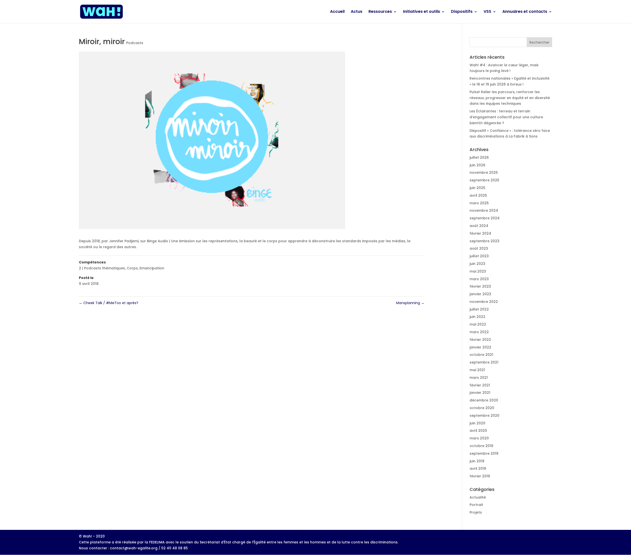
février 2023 (480, 286)
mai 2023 (478, 271)
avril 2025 (478, 195)
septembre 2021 (484, 362)
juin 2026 (477, 165)
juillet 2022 (479, 309)
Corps (132, 268)
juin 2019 (477, 461)
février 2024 (480, 233)
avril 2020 (478, 430)
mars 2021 (479, 377)
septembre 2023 (484, 241)
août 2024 (479, 225)
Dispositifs (462, 12)
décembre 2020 (484, 400)
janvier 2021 (480, 392)
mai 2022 (478, 324)
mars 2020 (479, 438)
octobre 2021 (481, 354)
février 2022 (480, 339)
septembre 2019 (484, 453)
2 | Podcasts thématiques (102, 268)
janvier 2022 (480, 347)
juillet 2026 (479, 157)
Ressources (380, 12)
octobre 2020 (482, 407)
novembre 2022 (484, 301)
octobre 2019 (481, 445)
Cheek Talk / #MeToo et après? (108, 302)
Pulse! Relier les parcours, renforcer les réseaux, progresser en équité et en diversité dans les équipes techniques (510, 97)
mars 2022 (479, 332)
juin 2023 (477, 263)
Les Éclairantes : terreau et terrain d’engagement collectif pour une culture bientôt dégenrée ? (506, 117)
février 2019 (480, 476)
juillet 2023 (479, 256)
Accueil (337, 12)
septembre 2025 (484, 180)
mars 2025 (479, 203)
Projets (476, 512)
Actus (356, 12)
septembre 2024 (485, 218)
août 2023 (479, 248)
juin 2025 (477, 187)
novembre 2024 (484, 210)
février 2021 (480, 385)
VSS (487, 12)
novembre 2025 (484, 172)
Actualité (478, 497)
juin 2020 (477, 423)
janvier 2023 (480, 294)
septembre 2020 (484, 415)
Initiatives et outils (421, 12)
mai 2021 (477, 369)
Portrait (476, 504)
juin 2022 (477, 316)
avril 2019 (478, 468)
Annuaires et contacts (524, 12)
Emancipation (152, 268)
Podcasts (134, 42)
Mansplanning (410, 302)
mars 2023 (479, 279)
